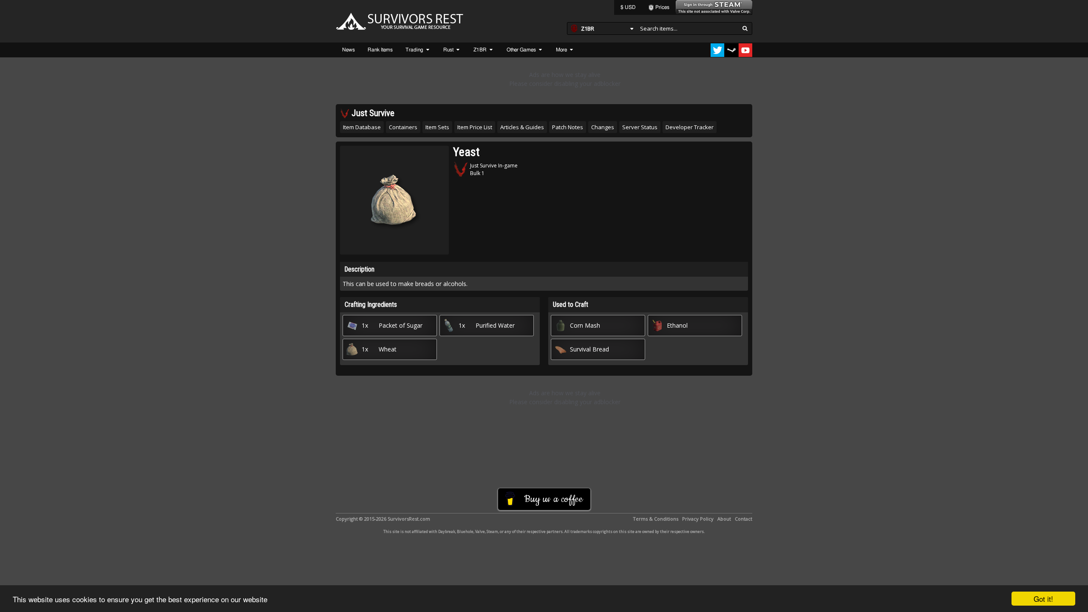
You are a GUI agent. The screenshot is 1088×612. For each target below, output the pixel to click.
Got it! (1043, 598)
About (724, 519)
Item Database (362, 127)
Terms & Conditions (655, 519)
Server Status (639, 127)
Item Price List (474, 127)
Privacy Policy (698, 519)
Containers (403, 127)
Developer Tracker (690, 127)
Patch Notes (567, 127)
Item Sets (437, 127)
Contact (743, 519)
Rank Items (380, 49)
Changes (602, 127)
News (348, 49)
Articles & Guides (522, 127)
